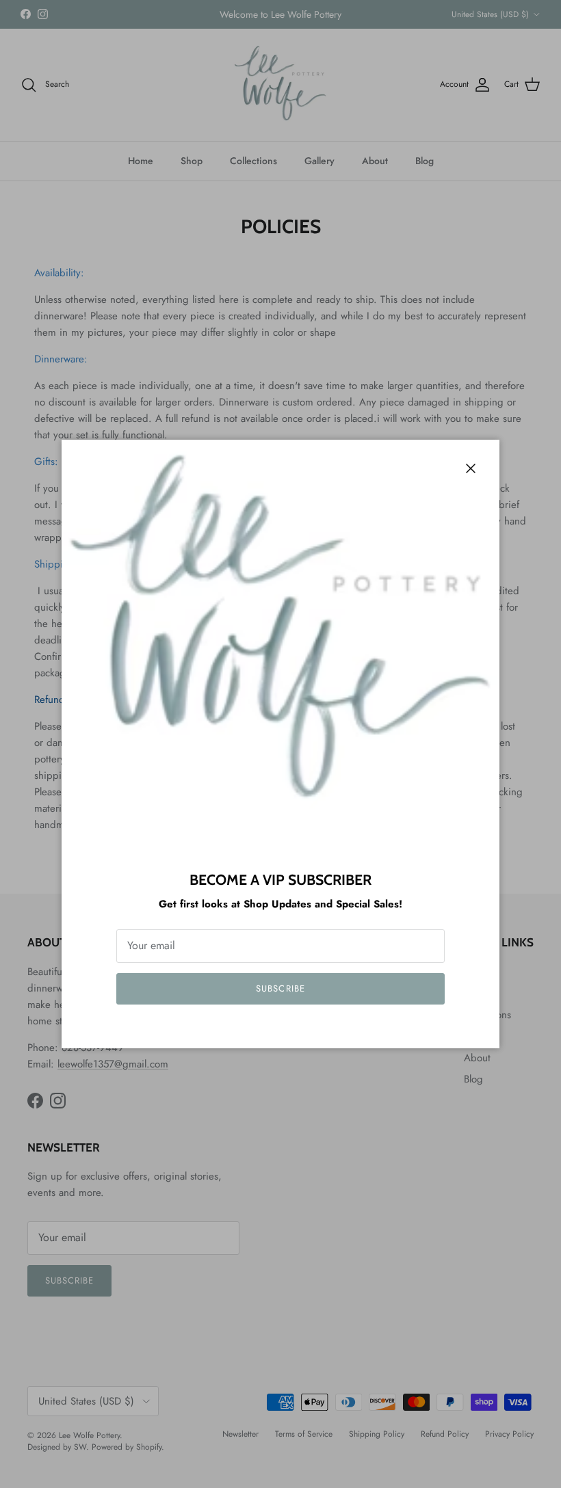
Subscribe (280, 988)
